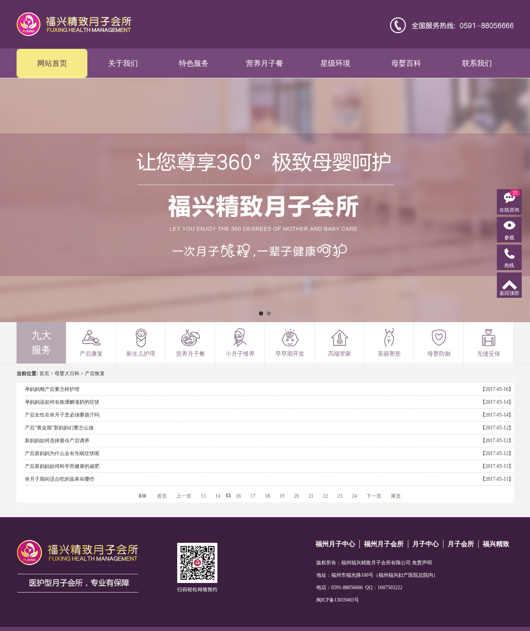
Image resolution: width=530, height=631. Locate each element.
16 (238, 496)
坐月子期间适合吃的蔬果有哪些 (59, 479)
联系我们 (477, 63)
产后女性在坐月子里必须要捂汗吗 (62, 415)
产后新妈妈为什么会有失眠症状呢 (62, 453)
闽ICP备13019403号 (337, 600)
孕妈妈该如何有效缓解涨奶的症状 (62, 402)
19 (281, 496)
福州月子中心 (335, 543)
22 (325, 496)
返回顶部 (509, 293)
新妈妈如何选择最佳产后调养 (57, 440)
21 (310, 496)
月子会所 (461, 543)
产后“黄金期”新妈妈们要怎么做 (59, 428)
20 (296, 496)
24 (354, 496)
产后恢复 (95, 373)
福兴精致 (496, 543)
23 (339, 496)
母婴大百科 (67, 373)
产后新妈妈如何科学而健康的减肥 (62, 466)
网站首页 (52, 63)
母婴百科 (406, 63)
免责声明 (422, 563)
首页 (44, 373)
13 (203, 496)
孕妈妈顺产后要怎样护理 (52, 389)
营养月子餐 (264, 63)
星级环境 (335, 63)
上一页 (183, 496)
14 (217, 496)
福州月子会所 (384, 543)
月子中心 (425, 543)
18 (267, 496)
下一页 (373, 496)
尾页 (396, 496)
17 (253, 496)
